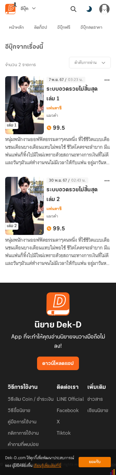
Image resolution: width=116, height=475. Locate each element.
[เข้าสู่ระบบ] (104, 9)
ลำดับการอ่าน (85, 62)
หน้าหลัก (16, 27)
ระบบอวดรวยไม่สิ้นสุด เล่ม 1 (72, 94)
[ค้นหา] (73, 9)
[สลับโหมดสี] (88, 9)
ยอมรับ (95, 462)
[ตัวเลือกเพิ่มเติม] (107, 80)
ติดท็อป (40, 27)
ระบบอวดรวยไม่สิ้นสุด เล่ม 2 (72, 195)
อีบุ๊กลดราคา (91, 27)
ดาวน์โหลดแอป (58, 363)
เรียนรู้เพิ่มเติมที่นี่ (47, 466)
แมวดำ (52, 115)
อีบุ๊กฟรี (63, 27)
